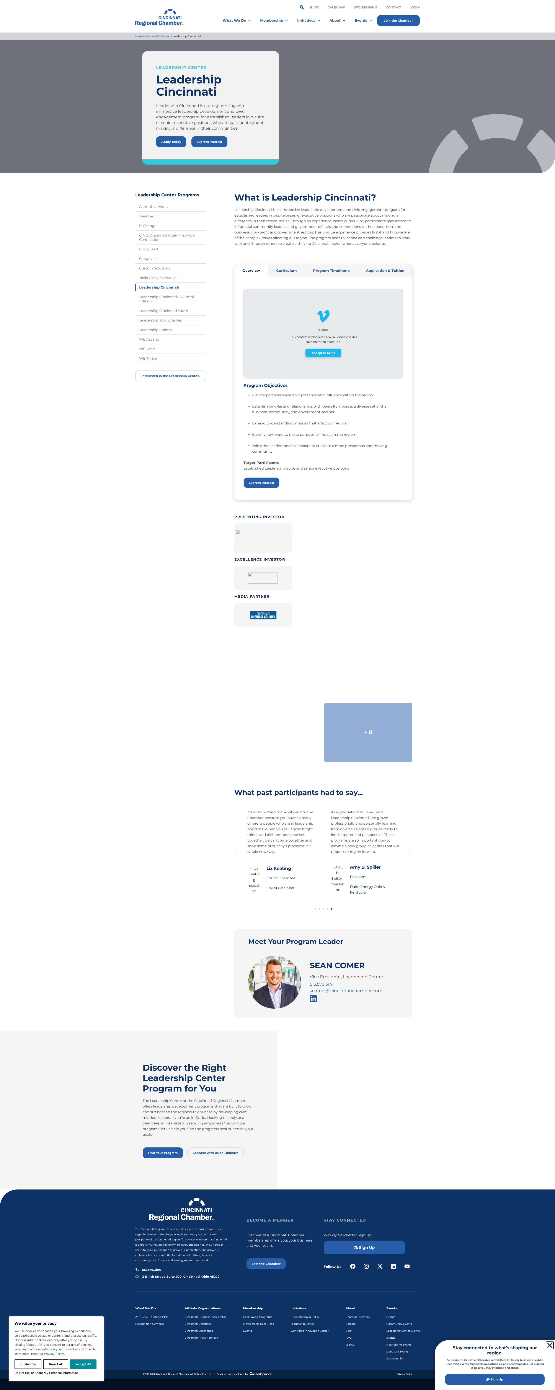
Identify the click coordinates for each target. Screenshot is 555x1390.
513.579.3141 (322, 984)
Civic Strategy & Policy (305, 1316)
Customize (28, 1364)
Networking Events (398, 1344)
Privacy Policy (54, 1354)
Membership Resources (258, 1323)
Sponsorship (366, 7)
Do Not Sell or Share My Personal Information (46, 1373)
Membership (253, 1308)
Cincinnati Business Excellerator (205, 1316)
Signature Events (397, 1351)
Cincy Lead (148, 249)
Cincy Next (148, 259)
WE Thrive (148, 358)
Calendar (336, 7)
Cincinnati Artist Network (201, 1337)
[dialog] (56, 1348)
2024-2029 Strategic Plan (151, 1316)
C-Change (148, 226)
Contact (393, 7)
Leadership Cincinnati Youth (163, 311)
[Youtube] (407, 1266)
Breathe (146, 216)
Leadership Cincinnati (159, 287)
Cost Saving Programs (257, 1316)
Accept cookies (323, 353)
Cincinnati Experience (199, 1330)
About (351, 1308)
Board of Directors (358, 1316)
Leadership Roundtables (160, 320)
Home (139, 36)
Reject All (55, 1364)
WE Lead (147, 349)
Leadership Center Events (403, 1330)
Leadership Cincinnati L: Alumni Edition (166, 299)
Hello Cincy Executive (158, 278)
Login (415, 7)
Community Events (399, 1323)
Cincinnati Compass (198, 1323)
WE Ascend (149, 339)
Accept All (83, 1364)
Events (247, 1330)
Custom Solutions (154, 268)
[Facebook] (353, 1266)
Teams (350, 1344)
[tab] (251, 271)
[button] (237, 853)
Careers (351, 1323)
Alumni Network (153, 207)
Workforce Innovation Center (310, 1330)
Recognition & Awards (149, 1323)
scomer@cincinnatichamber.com (346, 990)
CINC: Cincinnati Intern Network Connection (167, 237)
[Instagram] (366, 1266)
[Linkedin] (393, 1266)
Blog (314, 7)
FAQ (348, 1337)
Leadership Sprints (155, 330)
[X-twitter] (380, 1266)
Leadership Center (158, 36)
